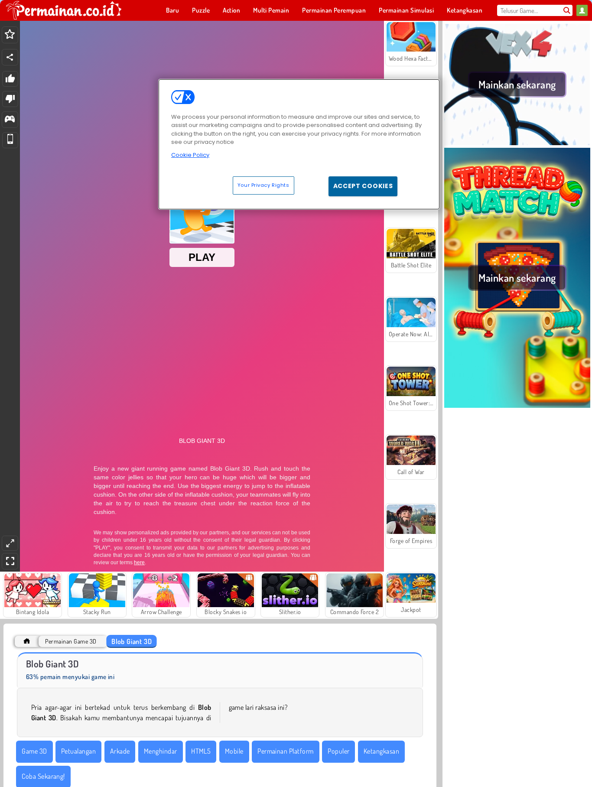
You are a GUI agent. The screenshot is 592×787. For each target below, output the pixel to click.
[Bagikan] (10, 57)
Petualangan (78, 751)
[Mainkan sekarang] (517, 142)
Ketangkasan (381, 751)
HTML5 (201, 751)
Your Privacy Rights (263, 185)
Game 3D (34, 751)
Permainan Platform (285, 751)
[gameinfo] (10, 119)
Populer (338, 751)
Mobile (234, 751)
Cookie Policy (190, 155)
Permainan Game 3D (70, 641)
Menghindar (160, 751)
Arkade (120, 751)
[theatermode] (10, 543)
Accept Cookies (363, 186)
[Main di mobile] (10, 140)
